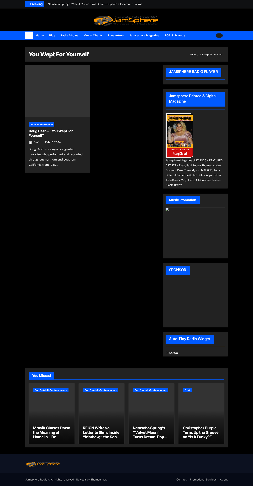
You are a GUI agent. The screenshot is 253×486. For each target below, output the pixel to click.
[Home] (29, 35)
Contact (181, 479)
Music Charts (93, 35)
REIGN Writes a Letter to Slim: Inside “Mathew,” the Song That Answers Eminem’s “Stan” (101, 437)
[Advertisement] (187, 303)
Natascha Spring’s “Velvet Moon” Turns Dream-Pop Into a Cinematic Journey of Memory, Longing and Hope (150, 439)
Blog (52, 35)
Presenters (116, 35)
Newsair (81, 479)
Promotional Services (203, 479)
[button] (226, 35)
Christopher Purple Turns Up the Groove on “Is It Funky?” (201, 432)
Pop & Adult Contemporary (51, 390)
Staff (37, 142)
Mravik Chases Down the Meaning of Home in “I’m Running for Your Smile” (51, 437)
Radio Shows (69, 35)
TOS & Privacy (175, 35)
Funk (187, 390)
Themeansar (98, 479)
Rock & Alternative (41, 124)
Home (40, 35)
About (224, 479)
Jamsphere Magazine (144, 35)
